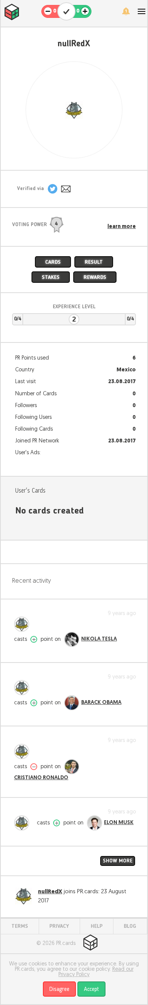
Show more (117, 861)
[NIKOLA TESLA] (71, 639)
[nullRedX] (23, 624)
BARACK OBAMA (101, 702)
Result (94, 262)
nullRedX (50, 892)
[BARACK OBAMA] (71, 702)
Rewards (94, 277)
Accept (91, 989)
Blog (130, 926)
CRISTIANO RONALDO (41, 778)
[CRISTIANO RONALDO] (71, 766)
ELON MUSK (119, 823)
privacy (59, 926)
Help (96, 926)
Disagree (59, 989)
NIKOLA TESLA (99, 639)
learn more (121, 227)
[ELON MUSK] (94, 823)
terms (19, 926)
